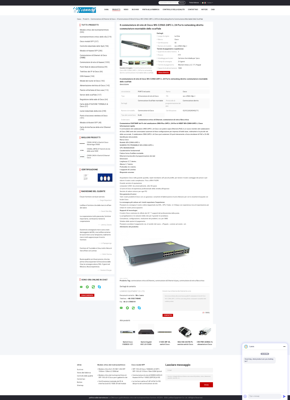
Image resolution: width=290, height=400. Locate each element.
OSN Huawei (85, 76)
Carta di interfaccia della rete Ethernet (95, 127)
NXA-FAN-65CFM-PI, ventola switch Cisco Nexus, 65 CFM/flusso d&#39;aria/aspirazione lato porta (185, 343)
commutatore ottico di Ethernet (142, 281)
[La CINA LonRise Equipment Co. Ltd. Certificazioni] (86, 177)
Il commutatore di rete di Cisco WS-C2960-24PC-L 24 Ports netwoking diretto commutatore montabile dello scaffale (136, 70)
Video (126, 9)
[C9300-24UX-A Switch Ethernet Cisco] (82, 156)
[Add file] (245, 396)
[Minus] (284, 346)
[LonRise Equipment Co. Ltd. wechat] (95, 287)
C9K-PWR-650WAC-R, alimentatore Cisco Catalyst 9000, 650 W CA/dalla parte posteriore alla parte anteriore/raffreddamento (205, 343)
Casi (213, 9)
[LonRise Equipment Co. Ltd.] (84, 10)
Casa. (106, 9)
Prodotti (116, 9)
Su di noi (135, 9)
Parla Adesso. (194, 3)
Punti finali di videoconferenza (92, 67)
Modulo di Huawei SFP (89, 51)
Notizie (204, 9)
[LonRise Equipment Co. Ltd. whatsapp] (89, 287)
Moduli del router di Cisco (90, 81)
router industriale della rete (91, 111)
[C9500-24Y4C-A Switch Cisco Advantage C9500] (82, 143)
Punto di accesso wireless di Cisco (94, 116)
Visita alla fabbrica (150, 9)
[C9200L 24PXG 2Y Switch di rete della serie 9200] (82, 150)
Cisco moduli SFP (87, 41)
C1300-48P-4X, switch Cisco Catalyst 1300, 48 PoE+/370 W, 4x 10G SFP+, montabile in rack (164, 343)
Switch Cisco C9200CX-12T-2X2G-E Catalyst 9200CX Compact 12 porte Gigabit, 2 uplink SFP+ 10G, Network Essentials (127, 343)
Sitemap (80, 385)
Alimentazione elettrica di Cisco (92, 85)
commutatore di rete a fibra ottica (191, 281)
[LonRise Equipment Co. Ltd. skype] (101, 287)
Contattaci (193, 9)
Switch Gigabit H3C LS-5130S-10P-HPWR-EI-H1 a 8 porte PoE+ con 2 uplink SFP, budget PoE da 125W (146, 343)
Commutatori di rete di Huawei (92, 62)
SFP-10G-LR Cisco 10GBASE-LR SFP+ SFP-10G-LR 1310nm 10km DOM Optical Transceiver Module (147, 370)
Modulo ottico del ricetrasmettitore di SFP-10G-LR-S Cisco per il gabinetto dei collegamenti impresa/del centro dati (113, 376)
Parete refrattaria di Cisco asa (92, 90)
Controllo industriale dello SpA (92, 46)
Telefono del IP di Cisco (89, 72)
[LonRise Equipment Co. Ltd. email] (83, 287)
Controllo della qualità (174, 9)
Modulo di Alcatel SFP (89, 123)
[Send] (284, 396)
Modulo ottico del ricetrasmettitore (94, 30)
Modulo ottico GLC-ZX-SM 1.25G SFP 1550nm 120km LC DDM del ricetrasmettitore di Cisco (112, 370)
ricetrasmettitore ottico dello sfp (93, 37)
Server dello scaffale (88, 95)
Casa (79, 19)
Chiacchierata (163, 72)
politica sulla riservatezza (98, 398)
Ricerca (181, 3)
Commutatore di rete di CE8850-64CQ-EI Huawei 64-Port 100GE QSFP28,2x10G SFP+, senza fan (147, 376)
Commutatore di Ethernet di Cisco (103, 19)
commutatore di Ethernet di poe (167, 281)
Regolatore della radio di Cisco (92, 99)
